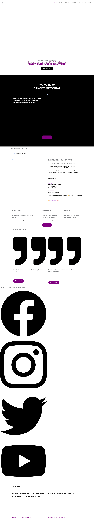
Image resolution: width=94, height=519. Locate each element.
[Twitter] (23, 439)
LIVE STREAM (74, 2)
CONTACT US (88, 2)
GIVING (81, 2)
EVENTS (67, 2)
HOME (55, 2)
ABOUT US (60, 2)
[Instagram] (23, 391)
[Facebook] (23, 337)
